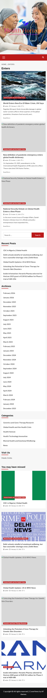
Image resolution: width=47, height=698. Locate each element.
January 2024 (8, 404)
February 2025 (9, 346)
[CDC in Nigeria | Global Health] (23, 485)
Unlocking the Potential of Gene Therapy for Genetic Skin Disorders (21, 267)
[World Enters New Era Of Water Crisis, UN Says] (23, 85)
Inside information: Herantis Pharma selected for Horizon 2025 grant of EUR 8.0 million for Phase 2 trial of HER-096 (22, 276)
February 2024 (9, 400)
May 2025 (7, 333)
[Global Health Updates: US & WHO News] (23, 570)
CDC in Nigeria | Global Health (15, 250)
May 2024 (7, 386)
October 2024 (8, 364)
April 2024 (7, 391)
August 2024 (8, 373)
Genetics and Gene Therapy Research (18, 423)
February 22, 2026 (16, 590)
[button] (3, 57)
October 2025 (8, 311)
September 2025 (10, 315)
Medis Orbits (6, 458)
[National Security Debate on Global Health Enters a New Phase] (23, 191)
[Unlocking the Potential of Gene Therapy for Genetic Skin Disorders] (23, 611)
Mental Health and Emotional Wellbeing (19, 441)
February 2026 (9, 293)
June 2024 (7, 382)
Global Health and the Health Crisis (14, 97)
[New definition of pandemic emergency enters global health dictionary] (23, 137)
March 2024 (8, 395)
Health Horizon (9, 432)
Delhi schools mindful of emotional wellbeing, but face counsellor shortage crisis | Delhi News (23, 256)
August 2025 (8, 320)
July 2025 (7, 324)
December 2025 (9, 302)
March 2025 (8, 342)
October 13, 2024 (16, 214)
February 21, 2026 (16, 634)
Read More (6, 118)
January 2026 (8, 298)
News (5, 445)
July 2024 (7, 377)
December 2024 (9, 355)
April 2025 (7, 337)
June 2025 (7, 329)
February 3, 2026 (16, 106)
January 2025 (8, 351)
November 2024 (9, 360)
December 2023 (9, 408)
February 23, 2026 (16, 506)
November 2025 (9, 306)
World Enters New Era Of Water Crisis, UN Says (23, 103)
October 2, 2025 (15, 160)
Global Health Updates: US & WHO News (19, 262)
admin (6, 106)
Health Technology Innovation (15, 436)
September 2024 (10, 368)
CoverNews (34, 691)
